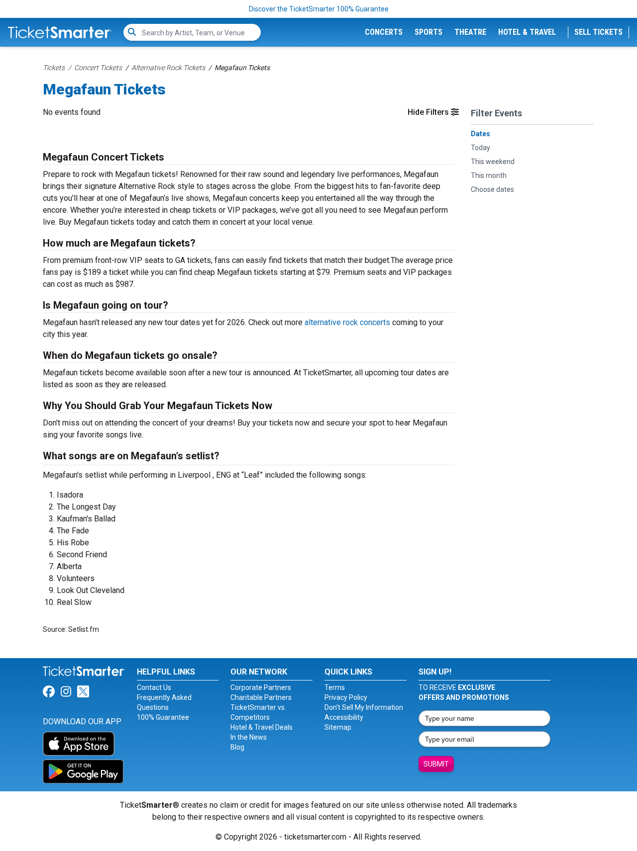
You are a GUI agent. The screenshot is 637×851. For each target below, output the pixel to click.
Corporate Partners (260, 687)
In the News (248, 737)
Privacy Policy (345, 697)
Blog (237, 747)
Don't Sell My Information (363, 707)
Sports (428, 32)
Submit (436, 764)
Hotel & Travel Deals (261, 727)
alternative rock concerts (347, 322)
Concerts (384, 32)
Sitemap (337, 727)
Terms (334, 687)
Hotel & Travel (527, 32)
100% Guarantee (163, 717)
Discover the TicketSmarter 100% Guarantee (319, 9)
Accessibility (343, 717)
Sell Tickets (598, 32)
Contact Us (154, 687)
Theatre (470, 32)
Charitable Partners (261, 697)
